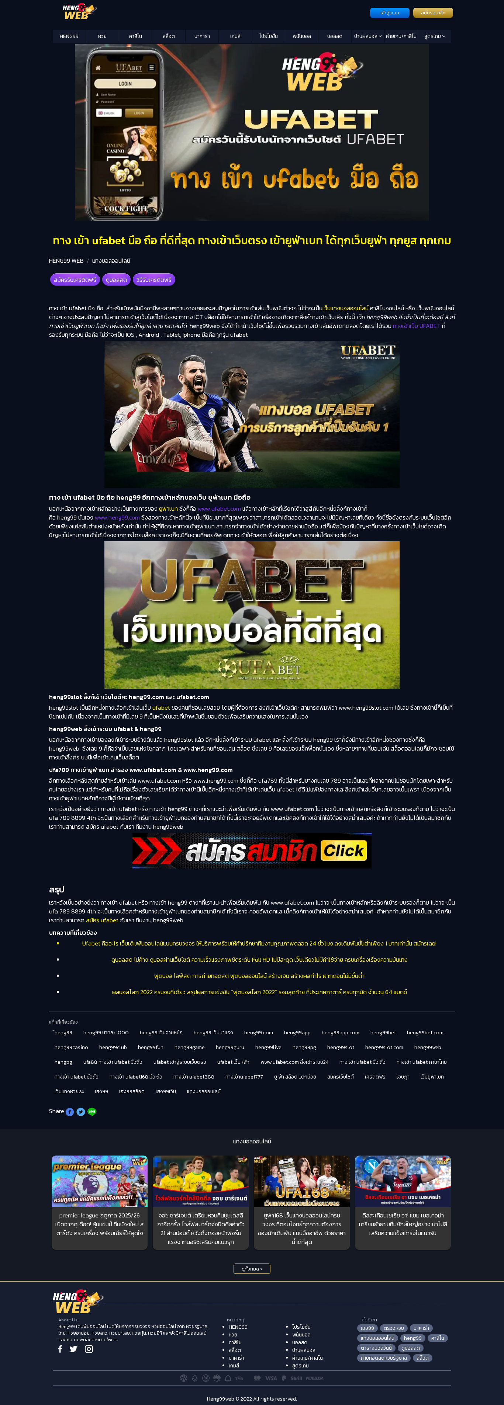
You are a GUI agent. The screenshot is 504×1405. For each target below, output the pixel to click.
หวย (102, 36)
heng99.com (258, 1033)
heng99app (297, 1033)
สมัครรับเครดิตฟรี (75, 279)
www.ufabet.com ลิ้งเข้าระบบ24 (294, 1062)
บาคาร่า (202, 36)
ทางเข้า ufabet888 (193, 1077)
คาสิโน (135, 36)
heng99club (113, 1047)
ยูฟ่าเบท (168, 508)
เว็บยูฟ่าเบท (432, 1077)
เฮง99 (101, 1091)
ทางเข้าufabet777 (244, 1077)
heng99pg (304, 1047)
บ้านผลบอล (366, 36)
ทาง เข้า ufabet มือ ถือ (362, 1062)
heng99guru (230, 1047)
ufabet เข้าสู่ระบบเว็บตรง (179, 1062)
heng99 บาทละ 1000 (106, 1033)
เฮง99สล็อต (132, 1091)
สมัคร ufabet (102, 920)
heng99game (190, 1047)
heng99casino (71, 1047)
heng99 (413, 1338)
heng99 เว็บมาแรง (213, 1033)
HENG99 (69, 36)
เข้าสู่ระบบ (389, 13)
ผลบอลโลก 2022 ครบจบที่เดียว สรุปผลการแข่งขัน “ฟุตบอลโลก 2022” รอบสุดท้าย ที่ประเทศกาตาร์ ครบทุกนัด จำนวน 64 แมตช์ (259, 992)
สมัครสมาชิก (433, 13)
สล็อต (169, 36)
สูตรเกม (433, 36)
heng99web (427, 1047)
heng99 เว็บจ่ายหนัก (161, 1033)
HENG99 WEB (66, 260)
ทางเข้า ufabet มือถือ (77, 1077)
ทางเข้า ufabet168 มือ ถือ (136, 1077)
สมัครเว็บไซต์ (340, 1077)
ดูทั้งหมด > (252, 1269)
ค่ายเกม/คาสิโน (401, 36)
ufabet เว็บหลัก (233, 1062)
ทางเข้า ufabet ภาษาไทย (422, 1062)
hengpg (63, 1062)
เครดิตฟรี (375, 1077)
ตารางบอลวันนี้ (376, 1348)
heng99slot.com (384, 1047)
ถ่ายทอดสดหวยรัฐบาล (384, 1358)
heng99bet (383, 1033)
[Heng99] (210, 12)
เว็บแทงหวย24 (69, 1091)
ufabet (161, 707)
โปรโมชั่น (268, 36)
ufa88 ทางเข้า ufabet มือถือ (112, 1062)
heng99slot (340, 1047)
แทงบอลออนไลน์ (111, 260)
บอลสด (334, 36)
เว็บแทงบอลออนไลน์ (345, 308)
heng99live (268, 1047)
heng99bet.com (425, 1033)
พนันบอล (302, 36)
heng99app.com (340, 1033)
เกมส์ (235, 36)
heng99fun (150, 1047)
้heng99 (63, 1033)
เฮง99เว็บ (166, 1091)
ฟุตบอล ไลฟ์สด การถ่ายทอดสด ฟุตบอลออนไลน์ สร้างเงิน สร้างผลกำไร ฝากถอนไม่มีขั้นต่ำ (259, 975)
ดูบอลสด (116, 279)
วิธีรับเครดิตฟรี (154, 279)
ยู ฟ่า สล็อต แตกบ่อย (295, 1077)
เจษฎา (403, 1077)
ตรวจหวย (394, 1328)
